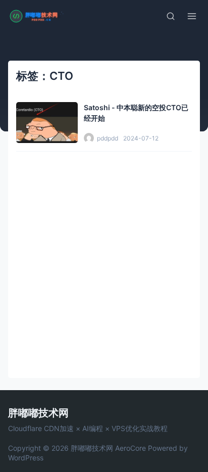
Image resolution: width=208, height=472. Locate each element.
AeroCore (130, 448)
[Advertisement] (104, 261)
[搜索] (171, 16)
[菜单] (192, 16)
